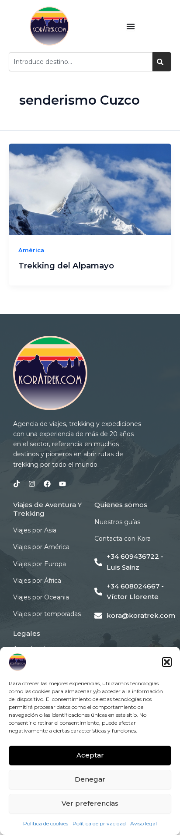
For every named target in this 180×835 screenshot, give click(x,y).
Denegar (90, 779)
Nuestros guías (117, 522)
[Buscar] (161, 61)
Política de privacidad (99, 823)
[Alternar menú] (130, 26)
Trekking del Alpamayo (66, 266)
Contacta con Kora (122, 539)
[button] (167, 662)
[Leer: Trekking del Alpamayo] (90, 189)
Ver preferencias (90, 803)
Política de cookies (45, 823)
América (31, 250)
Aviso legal (143, 823)
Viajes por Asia (34, 530)
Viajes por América (41, 547)
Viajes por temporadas (47, 614)
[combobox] (80, 61)
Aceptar (90, 755)
